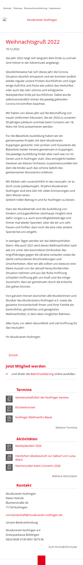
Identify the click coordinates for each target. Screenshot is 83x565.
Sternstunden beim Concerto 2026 (37, 466)
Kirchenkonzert (25, 407)
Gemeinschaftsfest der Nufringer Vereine (42, 397)
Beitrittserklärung (42, 374)
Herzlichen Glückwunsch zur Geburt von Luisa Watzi (45, 458)
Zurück (13, 355)
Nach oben (41, 560)
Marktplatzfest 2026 (28, 446)
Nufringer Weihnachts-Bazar (33, 417)
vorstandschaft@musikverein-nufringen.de (34, 515)
